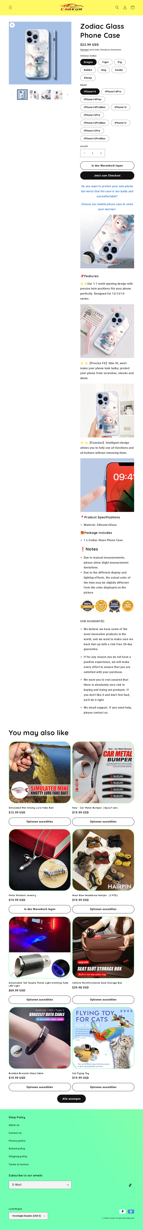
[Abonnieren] (67, 1185)
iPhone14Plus (92, 99)
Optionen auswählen (40, 821)
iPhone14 (90, 91)
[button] (10, 7)
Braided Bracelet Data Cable (26, 1073)
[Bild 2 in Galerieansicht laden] (34, 95)
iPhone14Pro (113, 91)
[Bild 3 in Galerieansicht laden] (46, 95)
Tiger (105, 62)
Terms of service (19, 1164)
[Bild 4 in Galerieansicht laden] (58, 95)
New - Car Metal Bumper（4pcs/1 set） (95, 807)
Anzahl (84, 146)
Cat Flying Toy (80, 1073)
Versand (84, 50)
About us (14, 1125)
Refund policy (17, 1148)
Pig (120, 62)
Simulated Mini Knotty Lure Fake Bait (31, 807)
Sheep (88, 77)
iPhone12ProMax (95, 138)
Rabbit (88, 70)
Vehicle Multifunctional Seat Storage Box (97, 982)
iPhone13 (121, 107)
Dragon (88, 62)
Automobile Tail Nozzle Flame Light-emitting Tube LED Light (38, 984)
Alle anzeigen (71, 1098)
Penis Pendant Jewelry (22, 895)
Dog (103, 70)
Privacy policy (17, 1140)
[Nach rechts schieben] (68, 94)
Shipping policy (18, 1156)
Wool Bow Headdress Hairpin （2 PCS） (95, 895)
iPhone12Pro (92, 130)
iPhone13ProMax (95, 122)
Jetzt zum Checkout (107, 175)
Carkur (113, 1218)
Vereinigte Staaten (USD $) (26, 1216)
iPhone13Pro (92, 115)
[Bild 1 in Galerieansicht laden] (22, 95)
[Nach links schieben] (12, 94)
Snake (119, 70)
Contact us (15, 1133)
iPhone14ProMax (95, 107)
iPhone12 (121, 122)
